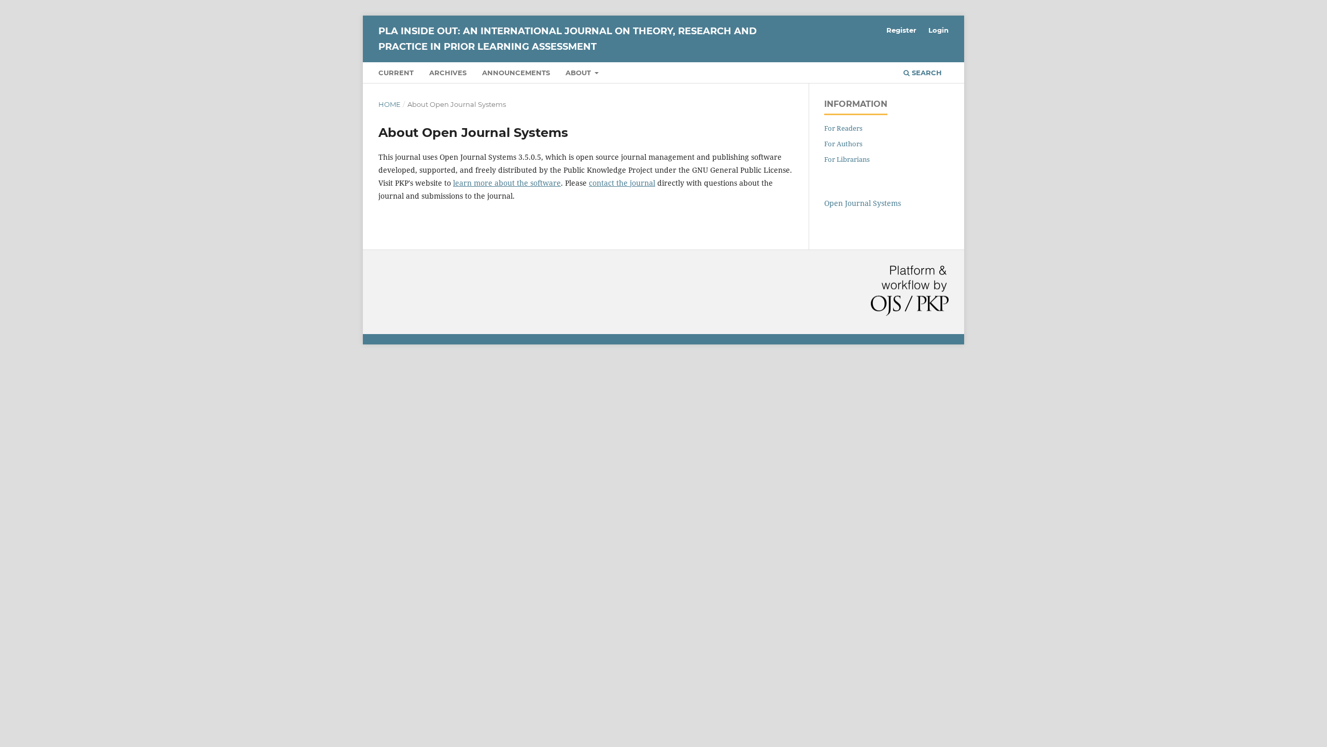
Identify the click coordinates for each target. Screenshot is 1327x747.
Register (901, 30)
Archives (448, 72)
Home (389, 104)
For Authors (843, 143)
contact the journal (622, 183)
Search (926, 72)
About (579, 72)
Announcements (516, 72)
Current (396, 72)
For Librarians (847, 159)
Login (938, 30)
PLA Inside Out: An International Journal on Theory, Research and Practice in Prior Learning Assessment (567, 38)
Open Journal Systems (862, 203)
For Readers (843, 128)
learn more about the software (507, 183)
